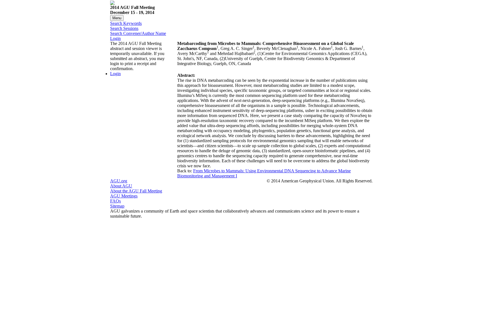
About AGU (121, 186)
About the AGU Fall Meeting (136, 191)
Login (115, 38)
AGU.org (118, 180)
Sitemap (117, 206)
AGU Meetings (124, 196)
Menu (116, 18)
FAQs (115, 201)
